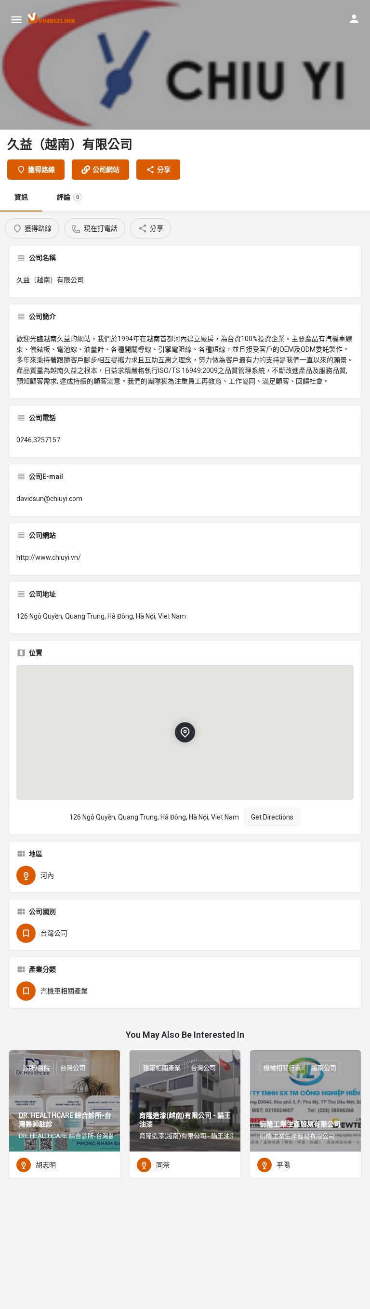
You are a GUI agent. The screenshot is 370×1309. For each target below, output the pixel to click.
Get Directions (272, 817)
